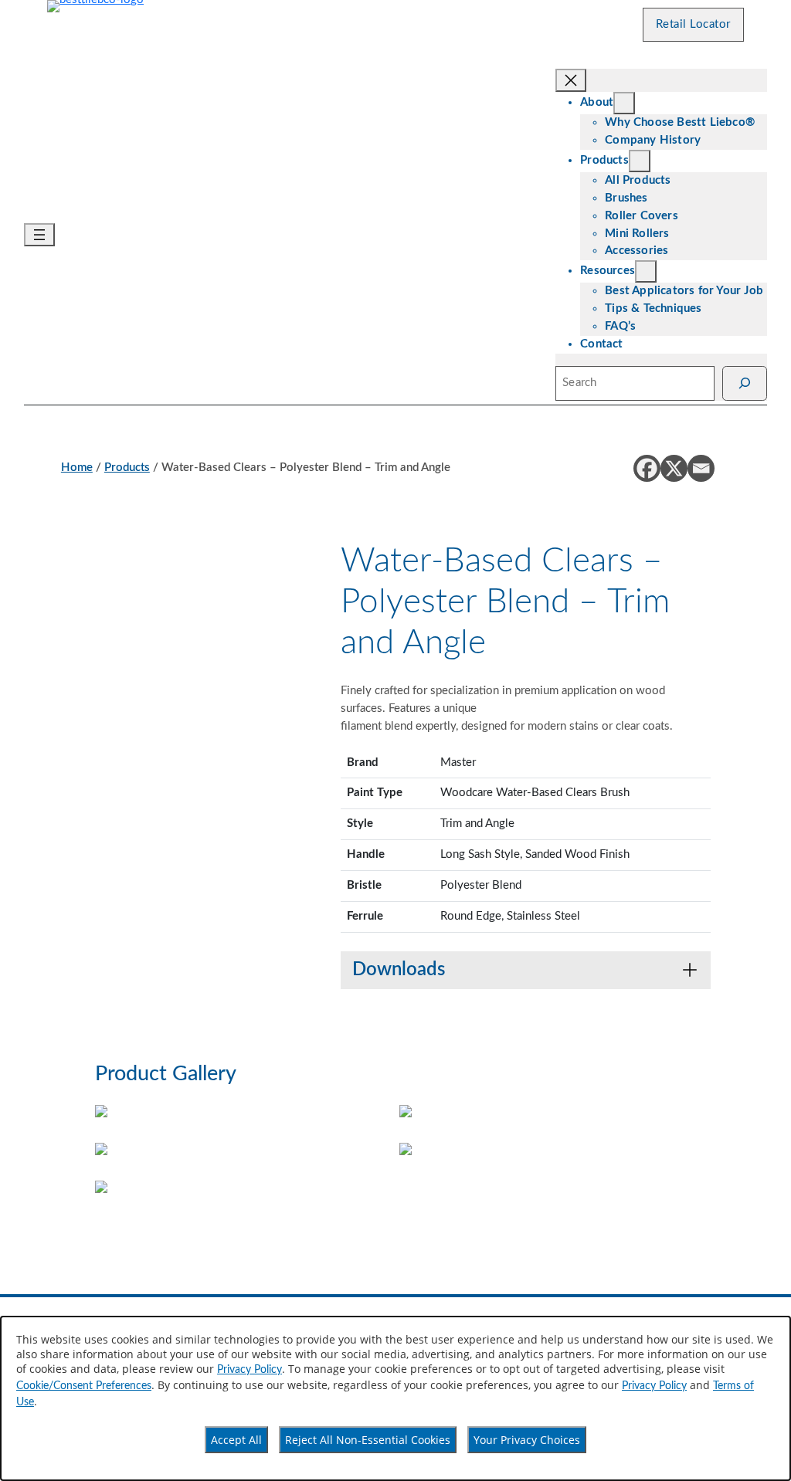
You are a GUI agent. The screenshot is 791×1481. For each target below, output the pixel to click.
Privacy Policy (249, 1369)
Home (77, 467)
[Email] (701, 468)
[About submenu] (624, 103)
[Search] (744, 383)
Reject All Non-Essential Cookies (367, 1439)
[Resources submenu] (646, 271)
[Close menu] (570, 80)
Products (127, 467)
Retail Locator (693, 24)
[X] (673, 468)
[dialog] (395, 1398)
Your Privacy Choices (527, 1439)
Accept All (236, 1439)
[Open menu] (39, 234)
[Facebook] (646, 468)
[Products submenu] (639, 161)
